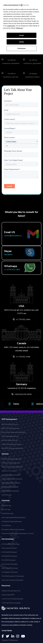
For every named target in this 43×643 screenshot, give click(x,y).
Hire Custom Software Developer (12, 580)
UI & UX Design (6, 495)
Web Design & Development (11, 483)
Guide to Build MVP (8, 595)
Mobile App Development (10, 487)
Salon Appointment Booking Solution (14, 518)
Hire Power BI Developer (10, 568)
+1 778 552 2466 (23, 319)
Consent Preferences (10, 640)
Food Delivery (6, 526)
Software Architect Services (10, 463)
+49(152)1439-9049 (23, 394)
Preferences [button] (19, 28)
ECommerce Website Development (13, 530)
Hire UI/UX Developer (9, 560)
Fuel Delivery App (7, 514)
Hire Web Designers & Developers (13, 576)
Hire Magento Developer (10, 572)
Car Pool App (6, 510)
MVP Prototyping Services (10, 436)
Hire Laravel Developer (9, 548)
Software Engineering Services (11, 459)
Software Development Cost (11, 591)
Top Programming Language (11, 603)
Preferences (22, 48)
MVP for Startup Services (10, 440)
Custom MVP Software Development (14, 432)
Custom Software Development (12, 479)
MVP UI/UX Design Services (11, 428)
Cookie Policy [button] (11, 26)
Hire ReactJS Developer (9, 556)
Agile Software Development (11, 475)
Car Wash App (6, 506)
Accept (21, 35)
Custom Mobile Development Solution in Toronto (18, 534)
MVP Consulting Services (10, 424)
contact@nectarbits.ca (12, 235)
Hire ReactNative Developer (11, 544)
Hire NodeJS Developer (9, 552)
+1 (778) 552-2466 (12, 269)
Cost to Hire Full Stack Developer (12, 599)
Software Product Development (12, 467)
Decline (21, 42)
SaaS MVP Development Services (12, 448)
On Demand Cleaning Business (12, 522)
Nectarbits (8, 254)
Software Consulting (8, 471)
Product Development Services (12, 444)
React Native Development (10, 491)
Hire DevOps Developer (9, 564)
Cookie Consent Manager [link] (10, 5)
